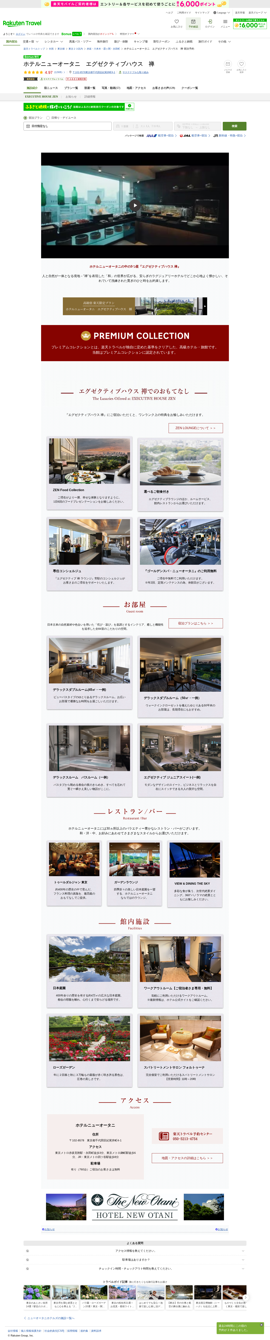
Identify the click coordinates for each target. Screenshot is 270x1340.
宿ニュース (51, 87)
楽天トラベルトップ (34, 48)
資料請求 (96, 1330)
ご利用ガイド (184, 12)
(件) (58, 72)
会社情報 (13, 1330)
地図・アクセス (136, 87)
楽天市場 (240, 12)
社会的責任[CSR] (54, 1330)
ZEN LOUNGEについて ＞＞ (196, 428)
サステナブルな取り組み (136, 72)
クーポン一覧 (189, 87)
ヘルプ (169, 12)
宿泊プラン (35, 117)
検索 (234, 126)
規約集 (84, 1330)
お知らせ (71, 96)
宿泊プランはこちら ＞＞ (196, 623)
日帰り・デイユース (63, 117)
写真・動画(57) (111, 87)
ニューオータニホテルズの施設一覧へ (51, 1318)
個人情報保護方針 (31, 1330)
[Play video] (135, 205)
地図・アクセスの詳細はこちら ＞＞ (187, 1158)
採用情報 (72, 1330)
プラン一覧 (71, 87)
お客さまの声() (163, 87)
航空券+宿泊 (166, 135)
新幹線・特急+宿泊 (231, 135)
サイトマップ (202, 12)
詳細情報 (89, 96)
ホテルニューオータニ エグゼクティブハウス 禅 (89, 64)
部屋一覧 (89, 87)
